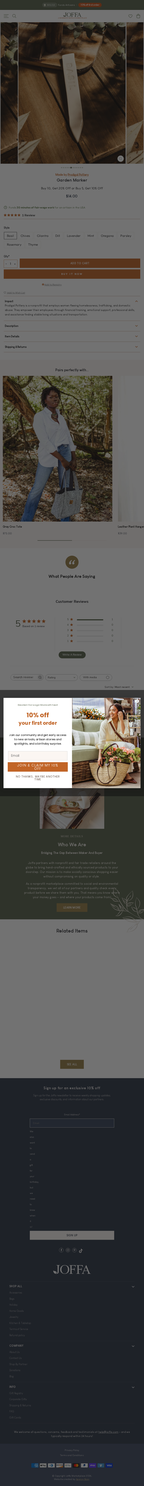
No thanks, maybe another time (38, 778)
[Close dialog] (137, 701)
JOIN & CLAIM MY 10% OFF (37, 767)
